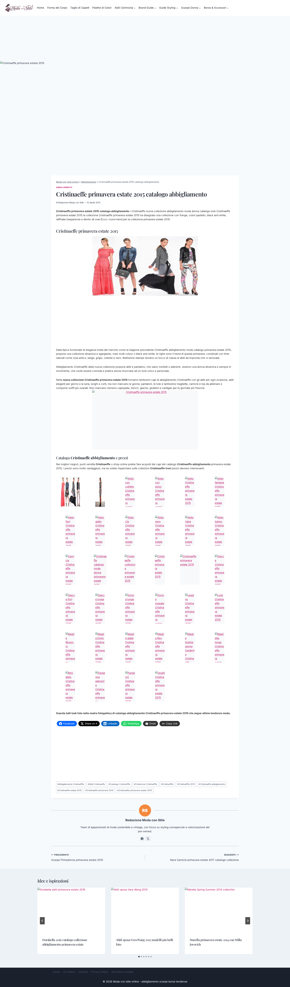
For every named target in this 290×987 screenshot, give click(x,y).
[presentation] (71, 910)
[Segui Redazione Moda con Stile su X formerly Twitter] (148, 838)
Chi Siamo (69, 971)
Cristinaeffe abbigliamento (212, 784)
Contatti (83, 971)
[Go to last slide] (42, 920)
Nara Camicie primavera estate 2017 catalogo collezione (204, 858)
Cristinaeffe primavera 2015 (99, 790)
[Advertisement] (145, 38)
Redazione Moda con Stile (71, 202)
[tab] (139, 956)
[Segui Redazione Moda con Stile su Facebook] (142, 838)
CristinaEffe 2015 (186, 784)
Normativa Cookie (122, 971)
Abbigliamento (88, 182)
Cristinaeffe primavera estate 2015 (134, 790)
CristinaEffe (167, 784)
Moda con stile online (67, 182)
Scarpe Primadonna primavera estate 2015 (77, 858)
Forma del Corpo (57, 7)
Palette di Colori (101, 7)
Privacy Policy (99, 971)
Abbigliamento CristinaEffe (70, 784)
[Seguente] (247, 920)
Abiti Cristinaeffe (96, 784)
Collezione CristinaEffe (145, 784)
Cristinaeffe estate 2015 (69, 790)
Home (40, 7)
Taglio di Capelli (79, 7)
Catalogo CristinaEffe (119, 784)
